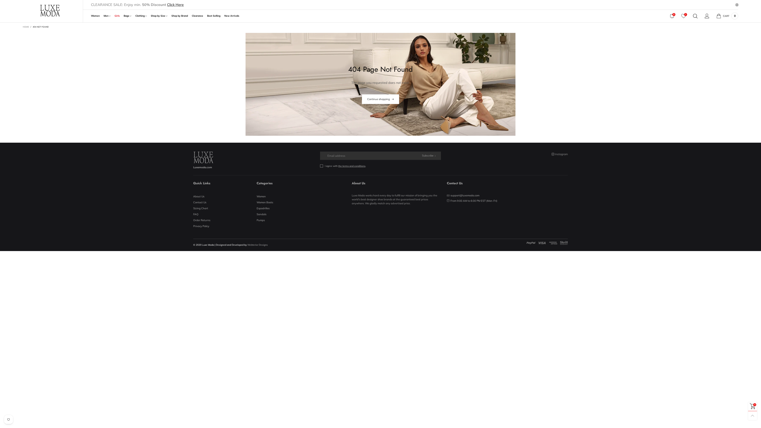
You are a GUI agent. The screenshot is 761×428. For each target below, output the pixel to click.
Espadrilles (263, 208)
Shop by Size (158, 16)
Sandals (261, 214)
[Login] (707, 16)
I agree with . (345, 165)
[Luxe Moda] (50, 10)
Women (95, 16)
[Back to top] (752, 415)
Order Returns (201, 220)
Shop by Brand (179, 16)
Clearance (197, 16)
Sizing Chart (200, 208)
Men (106, 16)
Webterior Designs (257, 244)
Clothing (140, 16)
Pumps (261, 220)
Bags (127, 16)
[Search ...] (695, 16)
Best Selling (213, 16)
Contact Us (199, 202)
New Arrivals (231, 16)
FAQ (195, 214)
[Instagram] (737, 5)
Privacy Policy (201, 226)
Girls (117, 16)
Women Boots (265, 202)
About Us (198, 196)
